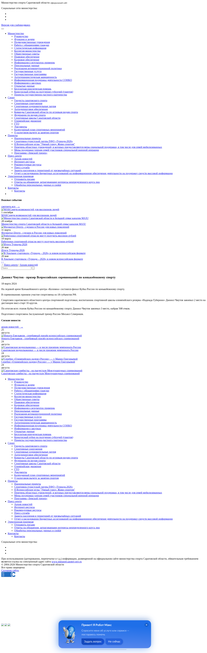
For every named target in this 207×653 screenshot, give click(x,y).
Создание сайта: (10, 570)
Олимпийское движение (27, 120)
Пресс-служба (22, 167)
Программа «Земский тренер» (30, 153)
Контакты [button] (13, 188)
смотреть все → (10, 206)
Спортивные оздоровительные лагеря (35, 106)
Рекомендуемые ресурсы (27, 164)
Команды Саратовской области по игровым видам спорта (46, 112)
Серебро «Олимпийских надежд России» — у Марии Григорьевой (38, 361)
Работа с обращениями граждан (31, 45)
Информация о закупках (27, 83)
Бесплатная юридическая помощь (32, 88)
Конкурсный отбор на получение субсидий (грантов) (43, 91)
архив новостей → (12, 326)
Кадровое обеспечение (26, 59)
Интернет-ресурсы (24, 161)
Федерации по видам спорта (30, 115)
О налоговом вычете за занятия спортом (36, 132)
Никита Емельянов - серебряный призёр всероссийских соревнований (40, 338)
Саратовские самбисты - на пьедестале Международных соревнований (40, 373)
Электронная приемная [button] (20, 176)
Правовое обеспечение (26, 56)
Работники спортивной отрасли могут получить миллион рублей (37, 241)
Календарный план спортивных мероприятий (39, 129)
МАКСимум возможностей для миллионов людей (29, 215)
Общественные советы (26, 53)
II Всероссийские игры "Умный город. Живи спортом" (44, 144)
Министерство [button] (16, 33)
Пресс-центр (11, 264)
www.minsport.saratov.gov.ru (67, 561)
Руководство (21, 36)
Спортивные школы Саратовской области (37, 118)
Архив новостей (23, 158)
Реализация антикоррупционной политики (38, 68)
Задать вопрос (93, 641)
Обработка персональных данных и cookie (37, 185)
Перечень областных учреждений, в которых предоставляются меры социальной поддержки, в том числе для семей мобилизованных (88, 147)
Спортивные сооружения (28, 103)
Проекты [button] (13, 135)
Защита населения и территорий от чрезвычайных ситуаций (47, 170)
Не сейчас (114, 641)
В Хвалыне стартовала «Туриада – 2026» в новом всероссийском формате (42, 259)
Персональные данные (26, 65)
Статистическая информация (30, 48)
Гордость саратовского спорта (30, 100)
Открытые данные (24, 86)
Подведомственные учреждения (32, 42)
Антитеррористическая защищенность (35, 77)
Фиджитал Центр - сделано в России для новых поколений (34, 232)
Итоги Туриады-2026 (13, 250)
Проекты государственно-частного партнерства (40, 94)
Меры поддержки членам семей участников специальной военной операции (56, 150)
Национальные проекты (27, 138)
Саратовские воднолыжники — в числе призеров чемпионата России (39, 350)
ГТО (16, 123)
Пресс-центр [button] (15, 155)
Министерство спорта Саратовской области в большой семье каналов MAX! (43, 224)
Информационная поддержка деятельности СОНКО (43, 80)
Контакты (19, 190)
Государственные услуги (28, 71)
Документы (20, 126)
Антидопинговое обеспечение (31, 109)
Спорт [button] (11, 97)
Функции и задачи (24, 39)
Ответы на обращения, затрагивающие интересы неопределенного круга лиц (57, 182)
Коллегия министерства (27, 51)
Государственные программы (30, 74)
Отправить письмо (24, 179)
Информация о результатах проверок (34, 62)
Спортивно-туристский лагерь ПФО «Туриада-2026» (43, 141)
